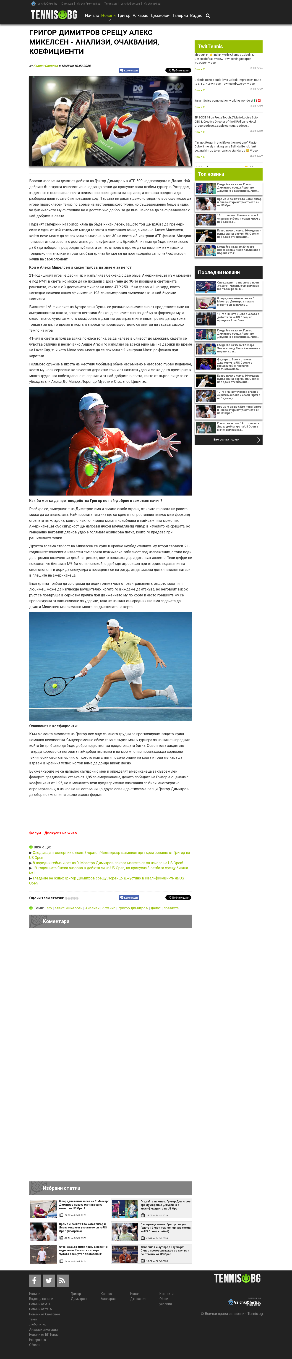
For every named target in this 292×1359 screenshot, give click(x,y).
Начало (92, 15)
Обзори (34, 1345)
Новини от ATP (40, 1304)
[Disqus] (110, 995)
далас (156, 908)
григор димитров (133, 908)
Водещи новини (41, 1299)
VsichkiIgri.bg (152, 3)
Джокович (160, 15)
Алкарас (140, 15)
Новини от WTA (40, 1309)
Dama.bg (67, 3)
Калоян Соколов (45, 66)
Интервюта (37, 1340)
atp (50, 908)
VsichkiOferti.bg (47, 3)
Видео (196, 15)
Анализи (92, 908)
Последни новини (219, 272)
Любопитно (38, 1324)
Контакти (166, 1294)
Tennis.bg (110, 3)
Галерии (180, 15)
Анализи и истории (43, 1329)
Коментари (131, 70)
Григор (124, 15)
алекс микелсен (69, 908)
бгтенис (109, 908)
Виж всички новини (226, 439)
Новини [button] (108, 18)
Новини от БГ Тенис (43, 1334)
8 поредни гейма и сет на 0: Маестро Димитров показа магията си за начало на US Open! (108, 863)
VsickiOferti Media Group (33, 3)
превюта (171, 908)
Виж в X (200, 69)
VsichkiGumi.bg (130, 3)
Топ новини (211, 174)
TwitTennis (210, 46)
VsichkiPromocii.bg (89, 3)
